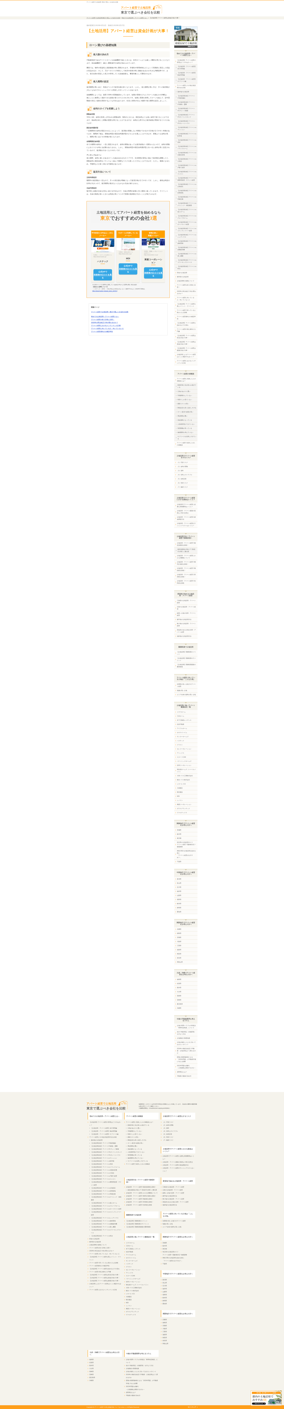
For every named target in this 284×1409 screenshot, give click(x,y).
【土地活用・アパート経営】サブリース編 (187, 80)
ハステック (180, 741)
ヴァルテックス (182, 812)
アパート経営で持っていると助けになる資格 (186, 311)
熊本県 (179, 987)
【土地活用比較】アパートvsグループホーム (187, 217)
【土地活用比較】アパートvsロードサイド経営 (187, 223)
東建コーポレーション (184, 804)
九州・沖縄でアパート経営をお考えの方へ (186, 973)
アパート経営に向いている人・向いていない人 (185, 299)
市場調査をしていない (185, 395)
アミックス (180, 753)
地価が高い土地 (182, 690)
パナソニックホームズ (184, 761)
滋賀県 (179, 950)
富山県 (179, 883)
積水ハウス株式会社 (183, 780)
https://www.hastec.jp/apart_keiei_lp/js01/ (104, 291)
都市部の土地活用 (182, 277)
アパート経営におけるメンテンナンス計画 (186, 362)
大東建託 (180, 788)
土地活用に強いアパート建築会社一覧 (186, 706)
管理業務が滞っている (185, 428)
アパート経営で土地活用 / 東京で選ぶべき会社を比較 (102, 2)
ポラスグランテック (183, 808)
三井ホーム (180, 716)
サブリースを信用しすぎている (187, 438)
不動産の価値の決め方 (184, 1076)
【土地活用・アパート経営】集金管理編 (187, 74)
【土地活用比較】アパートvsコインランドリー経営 (187, 230)
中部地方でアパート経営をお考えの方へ (186, 873)
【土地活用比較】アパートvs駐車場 (187, 135)
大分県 (179, 992)
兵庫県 (179, 929)
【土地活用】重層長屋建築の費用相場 (186, 666)
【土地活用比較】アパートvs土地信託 (187, 185)
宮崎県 (179, 1000)
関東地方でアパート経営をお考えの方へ (186, 824)
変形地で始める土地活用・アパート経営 (186, 594)
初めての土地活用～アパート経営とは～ (105, 316)
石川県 (179, 887)
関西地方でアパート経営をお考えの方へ (186, 923)
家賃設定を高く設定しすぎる (187, 408)
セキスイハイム (182, 732)
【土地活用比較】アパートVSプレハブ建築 (186, 109)
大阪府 (179, 941)
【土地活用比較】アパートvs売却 (187, 141)
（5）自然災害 (181, 479)
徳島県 (179, 933)
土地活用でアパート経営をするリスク (186, 456)
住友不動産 (180, 724)
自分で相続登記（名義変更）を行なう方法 (186, 1033)
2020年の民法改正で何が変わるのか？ (186, 292)
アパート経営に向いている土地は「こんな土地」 (186, 678)
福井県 (179, 891)
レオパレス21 (181, 784)
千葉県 (179, 861)
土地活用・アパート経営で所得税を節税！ (186, 576)
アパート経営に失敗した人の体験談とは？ (186, 380)
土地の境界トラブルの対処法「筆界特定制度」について (186, 1027)
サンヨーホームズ (182, 736)
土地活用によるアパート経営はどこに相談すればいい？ (186, 356)
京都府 (179, 937)
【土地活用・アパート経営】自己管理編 (187, 67)
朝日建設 (180, 792)
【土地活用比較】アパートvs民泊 (187, 267)
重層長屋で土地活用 (185, 647)
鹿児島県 (180, 1004)
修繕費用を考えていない (185, 432)
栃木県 (179, 834)
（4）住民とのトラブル (184, 475)
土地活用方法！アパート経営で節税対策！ (186, 537)
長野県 (179, 899)
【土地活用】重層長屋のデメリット (186, 659)
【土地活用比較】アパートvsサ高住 (187, 160)
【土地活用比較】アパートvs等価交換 (187, 198)
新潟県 (179, 879)
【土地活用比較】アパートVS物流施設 (186, 97)
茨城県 (179, 830)
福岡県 (179, 979)
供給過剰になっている (185, 420)
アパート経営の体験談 (186, 374)
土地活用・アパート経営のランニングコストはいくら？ (186, 524)
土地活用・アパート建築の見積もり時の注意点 (186, 512)
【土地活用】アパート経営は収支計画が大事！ (186, 337)
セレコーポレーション (184, 749)
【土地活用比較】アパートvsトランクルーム (187, 147)
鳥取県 (179, 954)
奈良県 (179, 958)
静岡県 (179, 908)
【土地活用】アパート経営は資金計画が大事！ (186, 343)
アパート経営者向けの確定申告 (186, 318)
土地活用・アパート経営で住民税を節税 (186, 582)
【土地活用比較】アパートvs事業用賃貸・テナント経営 (187, 179)
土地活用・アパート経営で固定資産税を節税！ (186, 544)
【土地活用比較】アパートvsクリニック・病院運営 (187, 204)
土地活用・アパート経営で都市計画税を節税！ (186, 563)
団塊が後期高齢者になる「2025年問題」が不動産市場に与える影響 (186, 1059)
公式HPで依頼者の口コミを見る (103, 275)
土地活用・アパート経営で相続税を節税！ (186, 569)
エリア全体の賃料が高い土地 (186, 694)
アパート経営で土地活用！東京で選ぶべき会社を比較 (109, 312)
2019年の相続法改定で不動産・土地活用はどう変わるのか (186, 1051)
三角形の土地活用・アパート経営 (186, 602)
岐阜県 (179, 903)
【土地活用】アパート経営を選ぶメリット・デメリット (186, 305)
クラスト (180, 745)
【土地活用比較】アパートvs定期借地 (187, 192)
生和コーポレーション (184, 765)
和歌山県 (180, 962)
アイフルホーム (182, 728)
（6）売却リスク (182, 483)
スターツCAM (181, 757)
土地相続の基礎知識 (183, 1038)
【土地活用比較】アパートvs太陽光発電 (187, 154)
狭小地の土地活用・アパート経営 (186, 625)
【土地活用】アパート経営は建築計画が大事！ (186, 349)
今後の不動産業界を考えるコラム (186, 1019)
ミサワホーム (181, 712)
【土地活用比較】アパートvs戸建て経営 (187, 166)
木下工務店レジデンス (184, 720)
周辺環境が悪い (183, 416)
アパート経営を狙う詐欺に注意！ (186, 286)
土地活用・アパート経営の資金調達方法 (186, 518)
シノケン (180, 800)
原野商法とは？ (182, 1072)
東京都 (179, 838)
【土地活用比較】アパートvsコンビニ (187, 173)
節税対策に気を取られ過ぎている (187, 386)
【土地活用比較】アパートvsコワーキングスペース (187, 261)
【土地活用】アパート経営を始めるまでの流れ (186, 324)
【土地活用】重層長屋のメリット (186, 653)
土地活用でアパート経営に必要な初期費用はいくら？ (186, 505)
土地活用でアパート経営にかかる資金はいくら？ (186, 498)
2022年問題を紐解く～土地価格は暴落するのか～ (186, 1067)
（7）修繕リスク (182, 487)
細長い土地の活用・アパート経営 (186, 614)
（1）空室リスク (182, 462)
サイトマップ (192, 1407)
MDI (178, 796)
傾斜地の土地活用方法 (184, 636)
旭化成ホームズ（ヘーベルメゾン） (186, 770)
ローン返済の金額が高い (185, 412)
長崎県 (179, 996)
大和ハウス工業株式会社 (185, 776)
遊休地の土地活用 (183, 92)
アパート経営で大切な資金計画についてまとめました (111, 1407)
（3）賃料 (180, 470)
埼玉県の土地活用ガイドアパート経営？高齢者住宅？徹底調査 (186, 844)
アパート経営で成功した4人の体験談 (186, 444)
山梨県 (179, 895)
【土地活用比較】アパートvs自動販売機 (187, 248)
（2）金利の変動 (182, 466)
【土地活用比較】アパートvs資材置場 (187, 242)
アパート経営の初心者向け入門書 (186, 330)
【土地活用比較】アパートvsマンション (187, 128)
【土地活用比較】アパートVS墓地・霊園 (186, 103)
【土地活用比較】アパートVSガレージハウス (186, 122)
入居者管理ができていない (186, 424)
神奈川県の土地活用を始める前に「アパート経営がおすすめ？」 (186, 854)
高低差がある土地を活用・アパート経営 (186, 631)
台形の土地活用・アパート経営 (186, 608)
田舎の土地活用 (182, 273)
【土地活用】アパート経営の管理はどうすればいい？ (186, 61)
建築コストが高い (183, 404)
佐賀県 (179, 983)
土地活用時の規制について (185, 281)
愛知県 (179, 912)
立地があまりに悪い (184, 391)
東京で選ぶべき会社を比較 (106, 1106)
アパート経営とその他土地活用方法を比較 (186, 86)
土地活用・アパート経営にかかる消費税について (186, 557)
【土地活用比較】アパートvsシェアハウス (187, 236)
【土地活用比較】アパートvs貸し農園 (187, 255)
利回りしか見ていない (185, 399)
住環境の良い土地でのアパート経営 (186, 685)
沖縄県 (179, 1008)
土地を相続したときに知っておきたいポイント (186, 1043)
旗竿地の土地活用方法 (184, 619)
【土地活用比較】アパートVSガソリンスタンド (186, 116)
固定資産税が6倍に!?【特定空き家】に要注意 (186, 550)
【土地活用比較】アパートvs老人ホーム (187, 211)
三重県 (179, 945)
